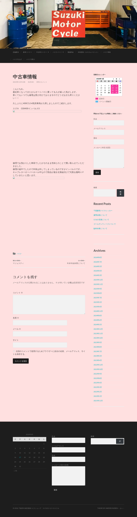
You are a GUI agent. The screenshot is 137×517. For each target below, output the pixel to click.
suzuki (31, 82)
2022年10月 (98, 369)
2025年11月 (98, 284)
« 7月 (15, 471)
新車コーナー (27, 52)
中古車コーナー (41, 52)
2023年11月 (98, 333)
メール (17, 329)
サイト (16, 340)
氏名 (95, 119)
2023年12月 (98, 329)
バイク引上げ (17, 59)
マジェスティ (18, 262)
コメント (18, 292)
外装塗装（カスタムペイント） (88, 52)
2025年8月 (98, 293)
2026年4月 (98, 271)
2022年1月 (98, 396)
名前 (16, 318)
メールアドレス (100, 128)
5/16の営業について (101, 220)
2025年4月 (98, 307)
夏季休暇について (100, 215)
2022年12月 (98, 365)
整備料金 (71, 52)
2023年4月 (98, 360)
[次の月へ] (120, 79)
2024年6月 (98, 320)
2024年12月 (98, 311)
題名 (95, 138)
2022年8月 (98, 378)
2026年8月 (98, 257)
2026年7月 (98, 262)
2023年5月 (98, 356)
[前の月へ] (113, 79)
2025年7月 (98, 298)
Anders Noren (112, 508)
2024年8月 (98, 315)
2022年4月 (98, 383)
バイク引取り (30, 59)
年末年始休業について (76, 262)
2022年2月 (98, 392)
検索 (95, 187)
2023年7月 (98, 351)
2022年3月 (98, 387)
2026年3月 (98, 275)
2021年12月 (98, 401)
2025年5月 (98, 302)
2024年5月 (98, 324)
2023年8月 (98, 347)
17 (20, 457)
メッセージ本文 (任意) (102, 147)
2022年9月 (98, 374)
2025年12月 (98, 280)
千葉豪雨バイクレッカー (103, 211)
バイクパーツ (57, 52)
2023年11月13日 (19, 82)
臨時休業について (100, 228)
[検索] (120, 441)
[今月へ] (116, 79)
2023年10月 (98, 338)
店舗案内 (16, 52)
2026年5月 (98, 266)
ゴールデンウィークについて (105, 224)
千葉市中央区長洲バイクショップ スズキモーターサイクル (39, 508)
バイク (19, 254)
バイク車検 (107, 52)
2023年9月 (98, 342)
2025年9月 (98, 289)
